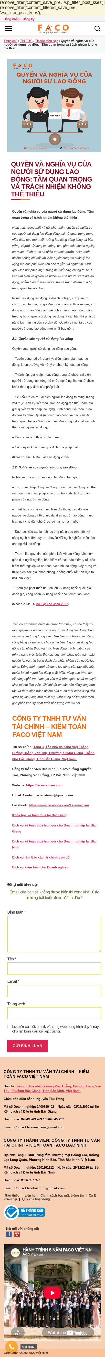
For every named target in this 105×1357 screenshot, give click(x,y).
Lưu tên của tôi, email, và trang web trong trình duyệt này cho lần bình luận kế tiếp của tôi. (55, 1028)
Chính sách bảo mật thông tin (62, 1195)
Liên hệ (30, 1195)
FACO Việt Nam (37, 1353)
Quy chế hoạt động (36, 1199)
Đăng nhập (12, 19)
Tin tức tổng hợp (46, 41)
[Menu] (8, 28)
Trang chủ (10, 41)
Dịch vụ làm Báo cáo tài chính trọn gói (41, 857)
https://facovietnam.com (44, 785)
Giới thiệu (12, 1195)
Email (13, 981)
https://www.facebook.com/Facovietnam (59, 805)
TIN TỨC (26, 41)
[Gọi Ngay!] (12, 1347)
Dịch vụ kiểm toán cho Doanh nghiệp (40, 867)
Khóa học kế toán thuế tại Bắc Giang (39, 815)
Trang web (16, 1004)
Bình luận (16, 912)
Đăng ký (28, 19)
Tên (11, 959)
